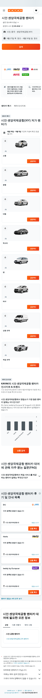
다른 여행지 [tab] (16, 625)
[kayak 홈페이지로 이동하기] (15, 10)
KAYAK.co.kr (11, 690)
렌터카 (20, 690)
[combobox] (11, 22)
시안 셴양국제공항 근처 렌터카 (17, 639)
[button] (4, 10)
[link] (21, 450)
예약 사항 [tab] (28, 625)
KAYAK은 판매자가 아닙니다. (15, 670)
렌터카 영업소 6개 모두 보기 (11, 599)
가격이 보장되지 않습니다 (21, 663)
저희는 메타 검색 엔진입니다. (16, 674)
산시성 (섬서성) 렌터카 (11, 693)
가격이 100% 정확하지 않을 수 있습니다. (20, 678)
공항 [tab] (6, 625)
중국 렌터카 (28, 690)
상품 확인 (33, 161)
